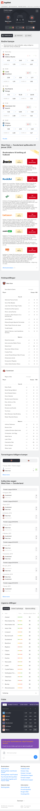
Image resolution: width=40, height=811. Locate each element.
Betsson (8, 716)
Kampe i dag (25, 771)
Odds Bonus (5, 768)
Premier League (22, 6)
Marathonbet (9, 723)
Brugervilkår (25, 792)
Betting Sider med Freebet (9, 774)
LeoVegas (8, 726)
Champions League (27, 775)
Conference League (27, 780)
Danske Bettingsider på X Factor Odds (9, 779)
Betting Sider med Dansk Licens (9, 771)
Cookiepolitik (25, 794)
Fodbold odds (25, 768)
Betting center (13, 6)
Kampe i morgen (26, 773)
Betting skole (5, 787)
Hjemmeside (4, 6)
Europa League (25, 777)
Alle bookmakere (9, 268)
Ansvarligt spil (25, 787)
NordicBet (8, 713)
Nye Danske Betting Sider (9, 777)
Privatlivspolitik (26, 789)
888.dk (7, 719)
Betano (7, 729)
